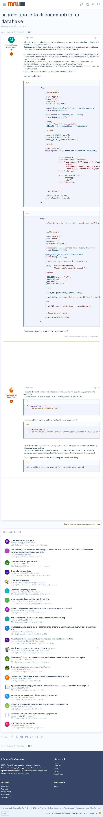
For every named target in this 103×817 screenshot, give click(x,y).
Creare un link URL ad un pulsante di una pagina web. (34, 714)
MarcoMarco (8, 26)
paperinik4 (15, 725)
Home (92, 813)
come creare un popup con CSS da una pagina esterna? (34, 695)
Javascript (37, 601)
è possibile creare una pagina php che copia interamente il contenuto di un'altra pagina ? (50, 685)
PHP (29, 554)
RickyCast (14, 610)
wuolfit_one (15, 573)
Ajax (29, 669)
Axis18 (13, 669)
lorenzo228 (21, 566)
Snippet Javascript (38, 582)
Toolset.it (4, 789)
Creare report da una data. (22, 540)
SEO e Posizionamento (40, 650)
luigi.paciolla (15, 592)
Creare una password (20, 580)
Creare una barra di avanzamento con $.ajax (30, 667)
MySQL (33, 632)
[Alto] (96, 813)
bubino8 (21, 690)
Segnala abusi (59, 774)
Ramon (13, 542)
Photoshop (31, 564)
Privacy (56, 768)
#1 (99, 38)
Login (56, 786)
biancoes (14, 678)
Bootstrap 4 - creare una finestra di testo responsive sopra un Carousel (41, 608)
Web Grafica (6, 797)
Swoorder (14, 660)
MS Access (32, 542)
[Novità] (93, 4)
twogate (14, 620)
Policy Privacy (77, 813)
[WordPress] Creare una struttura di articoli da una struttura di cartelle (42, 639)
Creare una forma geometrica (24, 561)
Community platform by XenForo (23, 808)
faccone (14, 554)
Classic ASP (34, 573)
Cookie (56, 771)
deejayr (13, 716)
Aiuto (86, 813)
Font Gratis (5, 794)
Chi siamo (57, 763)
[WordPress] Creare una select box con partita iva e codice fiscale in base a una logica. (48, 657)
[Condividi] (95, 38)
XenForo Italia (96, 808)
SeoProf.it (21, 653)
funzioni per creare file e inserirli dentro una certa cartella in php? (40, 676)
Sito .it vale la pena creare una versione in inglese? (33, 648)
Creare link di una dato (21, 571)
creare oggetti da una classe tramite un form (30, 599)
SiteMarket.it (6, 792)
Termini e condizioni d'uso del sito (58, 813)
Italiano (5, 813)
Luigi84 (13, 564)
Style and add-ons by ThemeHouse (61, 808)
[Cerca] (99, 4)
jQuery (31, 610)
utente (13, 688)
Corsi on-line (6, 786)
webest (20, 557)
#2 (99, 388)
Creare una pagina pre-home (23, 589)
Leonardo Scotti (17, 601)
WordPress (36, 592)
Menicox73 (15, 632)
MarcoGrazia (16, 582)
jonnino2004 (15, 650)
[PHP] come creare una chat (23, 723)
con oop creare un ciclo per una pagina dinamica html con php (38, 617)
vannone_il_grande (18, 641)
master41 (14, 697)
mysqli (61, 450)
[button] (4, 4)
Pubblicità (57, 766)
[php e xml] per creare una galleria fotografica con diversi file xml (39, 704)
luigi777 (14, 706)
